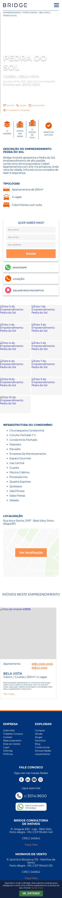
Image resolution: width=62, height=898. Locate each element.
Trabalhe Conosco (13, 733)
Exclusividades (43, 750)
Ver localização (31, 552)
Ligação (23, 105)
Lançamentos (42, 754)
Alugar (38, 737)
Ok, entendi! (31, 893)
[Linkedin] (27, 780)
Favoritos (40, 740)
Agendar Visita (38, 105)
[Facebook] (21, 780)
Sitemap (8, 750)
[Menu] (56, 5)
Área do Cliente (11, 744)
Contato (7, 737)
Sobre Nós (9, 730)
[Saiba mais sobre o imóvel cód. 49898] (28, 633)
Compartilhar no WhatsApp (18, 110)
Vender (39, 733)
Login (6, 747)
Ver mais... (9, 694)
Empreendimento (12, 12)
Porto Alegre (30, 12)
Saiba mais (37, 888)
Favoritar (10, 105)
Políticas (8, 754)
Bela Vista (44, 12)
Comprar (40, 730)
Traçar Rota (31, 844)
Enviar (31, 254)
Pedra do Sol (10, 15)
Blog (37, 744)
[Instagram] (40, 780)
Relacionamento (12, 740)
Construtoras (42, 747)
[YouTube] (34, 780)
